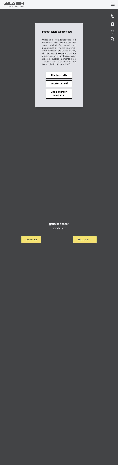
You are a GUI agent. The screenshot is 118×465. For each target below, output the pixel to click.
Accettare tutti (59, 83)
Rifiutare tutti (59, 75)
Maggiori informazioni (59, 93)
